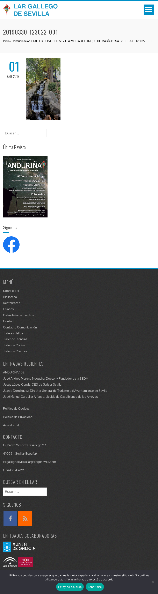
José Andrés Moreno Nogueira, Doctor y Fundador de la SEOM (45, 378)
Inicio (6, 41)
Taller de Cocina (14, 345)
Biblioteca (10, 297)
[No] (153, 582)
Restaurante (11, 303)
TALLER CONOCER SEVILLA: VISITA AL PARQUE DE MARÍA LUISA (76, 41)
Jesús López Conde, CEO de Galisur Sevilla (32, 384)
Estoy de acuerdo (70, 586)
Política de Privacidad (18, 417)
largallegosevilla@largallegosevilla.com (29, 462)
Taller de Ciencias (15, 339)
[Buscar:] (25, 131)
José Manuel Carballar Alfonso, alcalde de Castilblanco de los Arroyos (50, 396)
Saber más (95, 586)
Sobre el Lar (11, 291)
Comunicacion (21, 41)
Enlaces (8, 309)
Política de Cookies (16, 408)
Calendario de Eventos (18, 315)
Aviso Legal (11, 425)
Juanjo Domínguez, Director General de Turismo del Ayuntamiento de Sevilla (55, 390)
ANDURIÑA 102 (14, 372)
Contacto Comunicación (20, 327)
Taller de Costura (15, 351)
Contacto (9, 321)
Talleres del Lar (13, 333)
